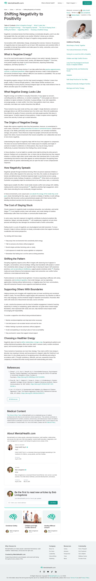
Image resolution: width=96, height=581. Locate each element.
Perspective (67, 553)
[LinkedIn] (56, 572)
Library (60, 3)
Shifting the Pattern (10, 30)
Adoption (69, 75)
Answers (66, 551)
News (65, 558)
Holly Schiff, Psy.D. (20, 447)
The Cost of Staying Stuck (47, 27)
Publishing (51, 558)
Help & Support (70, 3)
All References (13, 399)
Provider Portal (82, 558)
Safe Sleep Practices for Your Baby (77, 79)
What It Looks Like (39, 25)
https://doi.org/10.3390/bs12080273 (32, 393)
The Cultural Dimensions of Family (77, 50)
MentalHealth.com (54, 576)
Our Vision (51, 551)
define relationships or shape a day (31, 342)
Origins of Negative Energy (12, 27)
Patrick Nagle (75, 15)
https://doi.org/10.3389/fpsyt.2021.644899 (30, 377)
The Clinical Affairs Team (14, 415)
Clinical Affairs (52, 556)
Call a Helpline (82, 553)
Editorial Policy (51, 422)
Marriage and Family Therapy (75, 88)
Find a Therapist (82, 548)
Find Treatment (82, 551)
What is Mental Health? (48, 3)
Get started (87, 3)
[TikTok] (52, 572)
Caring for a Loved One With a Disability (79, 54)
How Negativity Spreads (29, 27)
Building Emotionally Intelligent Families (78, 84)
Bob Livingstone (20, 470)
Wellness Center (82, 556)
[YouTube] (48, 572)
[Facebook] (40, 572)
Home (5, 9)
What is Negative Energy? (24, 25)
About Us (51, 548)
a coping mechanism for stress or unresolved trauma (35, 128)
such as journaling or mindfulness (20, 269)
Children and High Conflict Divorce (77, 58)
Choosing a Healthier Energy (39, 30)
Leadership (52, 553)
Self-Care (18, 9)
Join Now (53, 502)
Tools (65, 556)
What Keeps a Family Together (76, 45)
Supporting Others (23, 30)
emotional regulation (21, 280)
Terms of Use (74, 577)
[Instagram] (44, 572)
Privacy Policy (85, 577)
